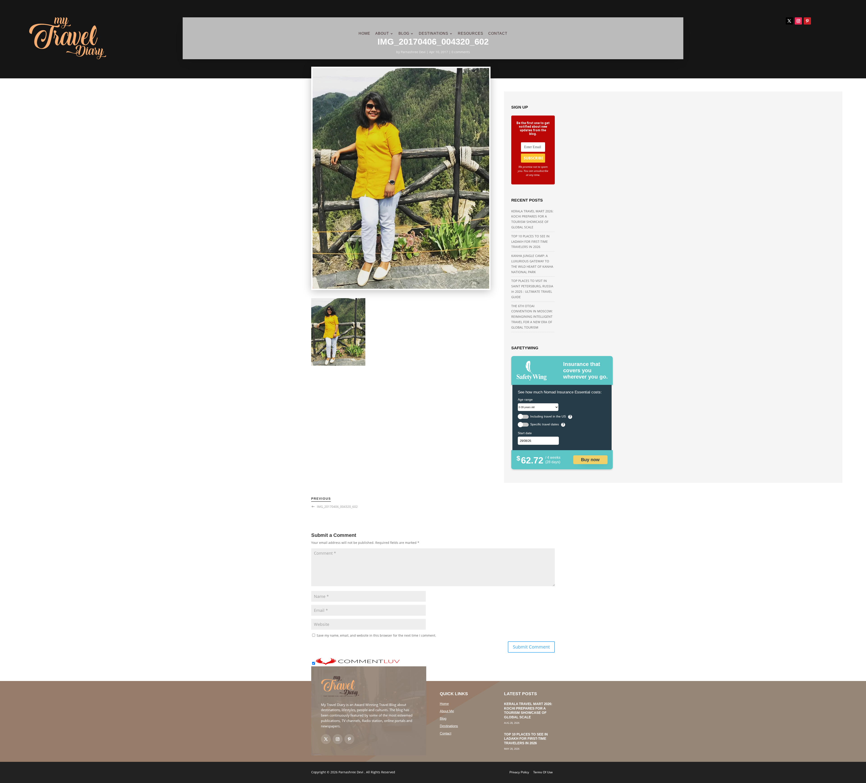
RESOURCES (470, 33)
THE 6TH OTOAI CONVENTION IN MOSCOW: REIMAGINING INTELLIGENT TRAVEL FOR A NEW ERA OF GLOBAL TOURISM (532, 316)
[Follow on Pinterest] (807, 21)
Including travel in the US (548, 416)
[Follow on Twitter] (326, 739)
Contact (445, 733)
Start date (525, 433)
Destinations (449, 726)
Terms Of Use (543, 772)
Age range (525, 399)
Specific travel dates (544, 424)
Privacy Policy (519, 772)
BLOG (403, 33)
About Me (447, 711)
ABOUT (382, 33)
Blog (443, 718)
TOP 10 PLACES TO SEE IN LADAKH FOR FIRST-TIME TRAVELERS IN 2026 (530, 241)
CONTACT (497, 33)
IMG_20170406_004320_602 (337, 506)
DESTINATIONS (433, 33)
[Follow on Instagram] (798, 21)
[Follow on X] (789, 21)
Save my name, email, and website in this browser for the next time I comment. (376, 635)
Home (444, 704)
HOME (364, 33)
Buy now (590, 459)
